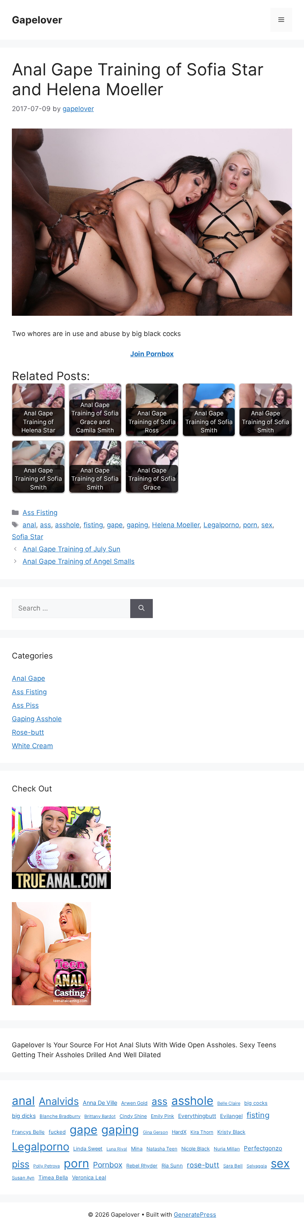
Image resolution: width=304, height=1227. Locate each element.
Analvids (59, 1101)
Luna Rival (116, 1149)
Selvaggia (257, 1166)
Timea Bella (53, 1177)
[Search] (141, 608)
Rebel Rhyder (142, 1166)
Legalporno (221, 525)
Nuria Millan (227, 1149)
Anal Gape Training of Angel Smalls (79, 561)
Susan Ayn (23, 1178)
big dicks (24, 1115)
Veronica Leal (89, 1177)
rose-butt (203, 1164)
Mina (136, 1149)
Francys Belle (28, 1132)
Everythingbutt (197, 1116)
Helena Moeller (176, 525)
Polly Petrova (46, 1166)
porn (250, 525)
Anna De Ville (100, 1102)
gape (115, 525)
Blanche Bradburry (60, 1116)
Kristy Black (231, 1132)
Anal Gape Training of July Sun (71, 549)
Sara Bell (233, 1166)
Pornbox (107, 1164)
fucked (57, 1132)
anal (29, 525)
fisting (93, 525)
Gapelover (37, 20)
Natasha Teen (161, 1149)
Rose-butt (28, 732)
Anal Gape (28, 678)
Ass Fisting (40, 513)
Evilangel (231, 1116)
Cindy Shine (133, 1116)
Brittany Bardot (100, 1116)
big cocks (256, 1103)
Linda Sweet (88, 1149)
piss (20, 1164)
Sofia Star (27, 537)
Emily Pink (162, 1116)
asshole (67, 525)
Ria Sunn (172, 1165)
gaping (137, 525)
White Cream (32, 746)
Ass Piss (25, 705)
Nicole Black (195, 1149)
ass (45, 525)
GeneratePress (195, 1214)
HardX (179, 1132)
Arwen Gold (134, 1103)
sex (266, 525)
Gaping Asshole (37, 719)
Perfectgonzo (263, 1148)
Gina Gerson (155, 1132)
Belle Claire (228, 1103)
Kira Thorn (201, 1132)
